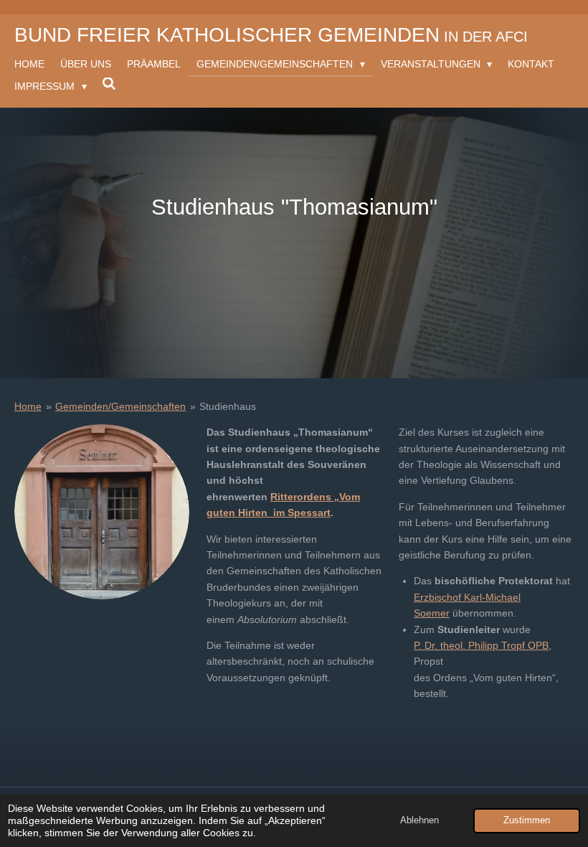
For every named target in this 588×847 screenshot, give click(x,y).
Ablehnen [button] (419, 820)
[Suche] (110, 84)
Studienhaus (227, 406)
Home (28, 406)
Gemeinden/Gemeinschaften (120, 406)
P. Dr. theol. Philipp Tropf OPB (481, 645)
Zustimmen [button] (526, 820)
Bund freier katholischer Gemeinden (271, 35)
